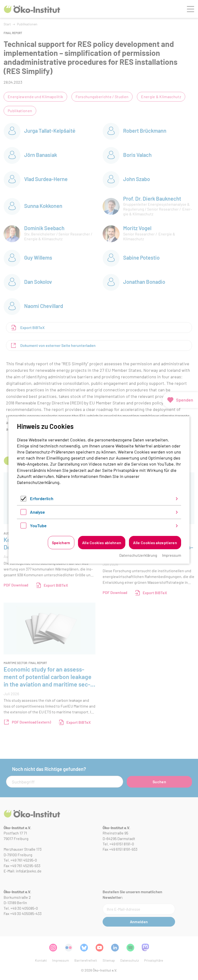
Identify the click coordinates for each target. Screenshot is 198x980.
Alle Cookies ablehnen (101, 542)
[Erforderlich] (23, 500)
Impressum (171, 555)
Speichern (61, 542)
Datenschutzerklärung (38, 482)
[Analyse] (23, 513)
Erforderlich (41, 498)
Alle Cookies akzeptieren (155, 542)
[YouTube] (23, 526)
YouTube (38, 525)
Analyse (37, 512)
